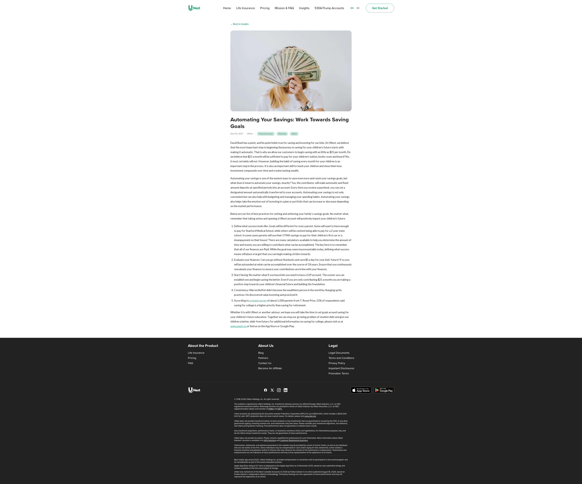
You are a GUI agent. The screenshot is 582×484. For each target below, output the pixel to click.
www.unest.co (238, 326)
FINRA (271, 408)
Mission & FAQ (284, 8)
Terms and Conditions (341, 358)
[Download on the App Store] (361, 390)
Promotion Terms (339, 373)
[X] (272, 390)
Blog (261, 353)
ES (358, 8)
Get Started (380, 8)
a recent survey (258, 300)
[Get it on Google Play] (384, 390)
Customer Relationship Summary (294, 440)
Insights (304, 8)
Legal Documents (339, 353)
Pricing (264, 8)
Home (227, 8)
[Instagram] (279, 390)
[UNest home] (194, 8)
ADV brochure (270, 440)
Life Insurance (245, 8)
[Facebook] (265, 390)
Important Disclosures (341, 368)
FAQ (190, 363)
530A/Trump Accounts (329, 8)
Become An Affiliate (270, 368)
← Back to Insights (239, 24)
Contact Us (264, 363)
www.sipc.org (310, 416)
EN (352, 8)
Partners (263, 358)
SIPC (280, 408)
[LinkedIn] (285, 390)
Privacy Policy (337, 363)
